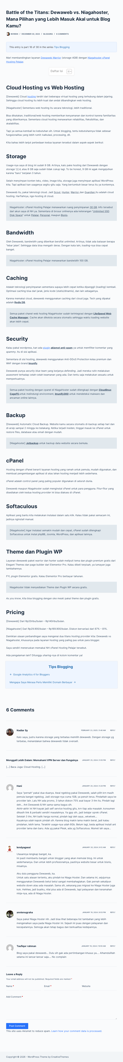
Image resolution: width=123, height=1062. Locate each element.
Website (86, 986)
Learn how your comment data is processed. (76, 1030)
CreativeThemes (60, 1056)
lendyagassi (24, 847)
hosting (31, 96)
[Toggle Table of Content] (67, 71)
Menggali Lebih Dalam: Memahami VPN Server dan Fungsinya (42, 760)
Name (10, 986)
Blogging (48, 34)
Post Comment (17, 1025)
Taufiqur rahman (26, 946)
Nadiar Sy (22, 730)
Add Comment (14, 996)
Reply (112, 730)
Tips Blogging (62, 47)
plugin (46, 347)
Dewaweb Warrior (51, 57)
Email (47, 986)
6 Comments (62, 34)
